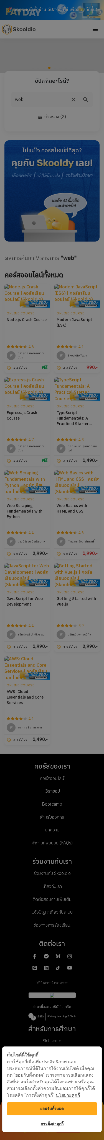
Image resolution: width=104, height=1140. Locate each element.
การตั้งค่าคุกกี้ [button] (52, 1124)
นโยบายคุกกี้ (68, 1095)
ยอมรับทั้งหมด (52, 1108)
